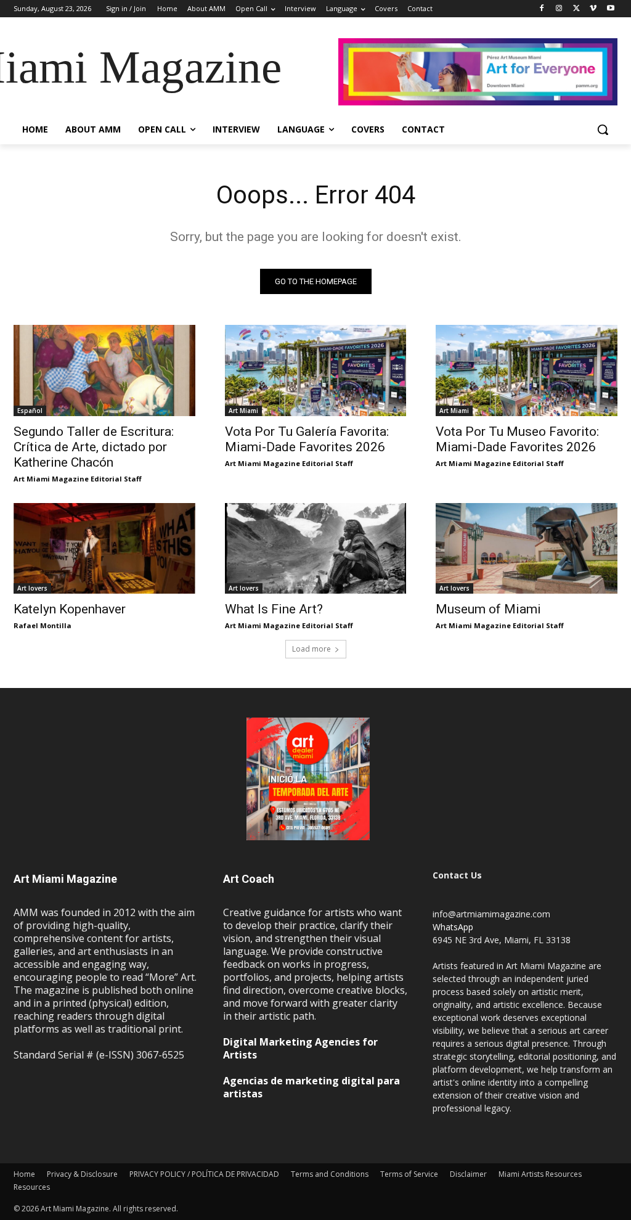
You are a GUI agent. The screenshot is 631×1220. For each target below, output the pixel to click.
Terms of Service (409, 1174)
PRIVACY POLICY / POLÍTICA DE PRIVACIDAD (204, 1174)
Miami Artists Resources (540, 1174)
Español (30, 410)
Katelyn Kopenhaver (70, 609)
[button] (602, 129)
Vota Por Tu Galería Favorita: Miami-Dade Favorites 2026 (307, 439)
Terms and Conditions (329, 1174)
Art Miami (243, 410)
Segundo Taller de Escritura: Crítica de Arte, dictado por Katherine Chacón (94, 447)
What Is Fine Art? (274, 609)
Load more (311, 649)
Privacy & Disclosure (82, 1174)
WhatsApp (453, 927)
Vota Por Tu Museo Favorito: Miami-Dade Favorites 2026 (517, 439)
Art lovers (32, 588)
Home (24, 1174)
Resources (32, 1187)
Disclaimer (468, 1174)
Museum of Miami (488, 609)
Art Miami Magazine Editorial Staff (78, 478)
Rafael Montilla (42, 625)
